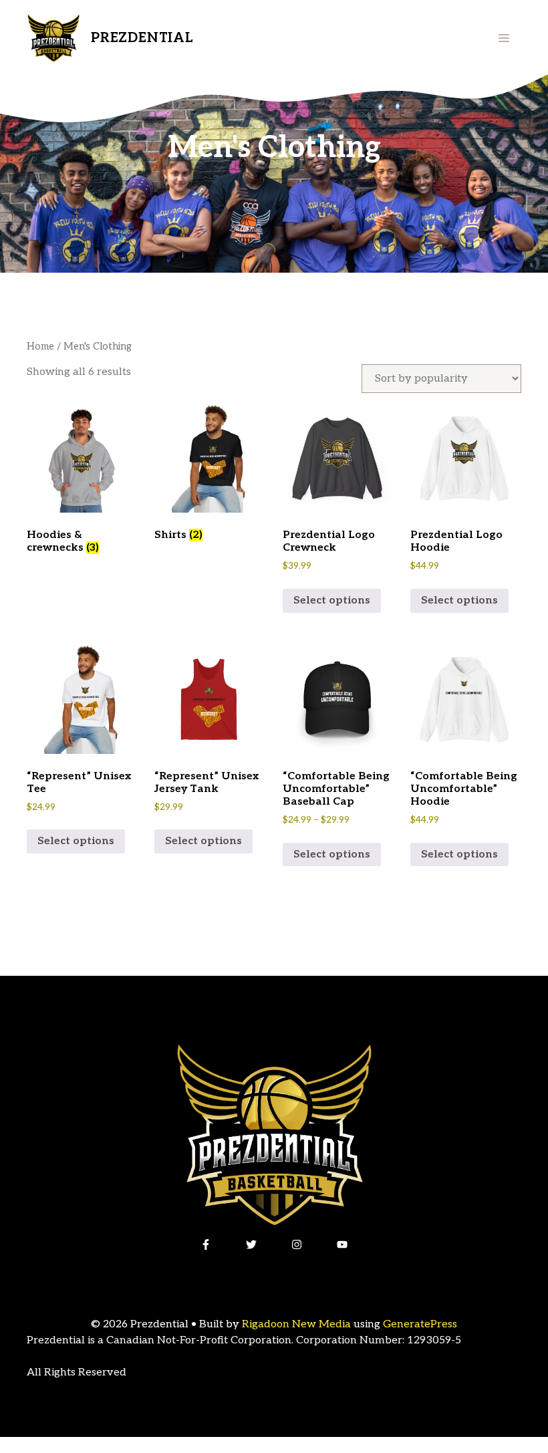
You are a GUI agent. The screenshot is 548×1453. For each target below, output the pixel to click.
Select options (331, 600)
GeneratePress (420, 1324)
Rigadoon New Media (296, 1324)
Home (40, 346)
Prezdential (142, 38)
